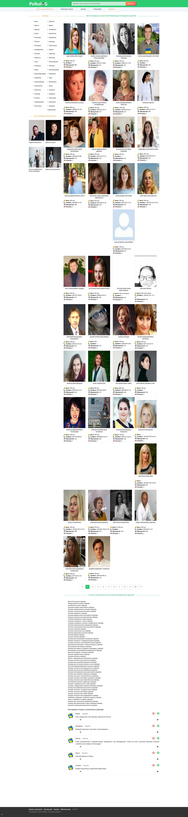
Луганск (37, 41)
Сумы (36, 62)
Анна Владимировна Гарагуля (123, 104)
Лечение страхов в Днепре (76, 637)
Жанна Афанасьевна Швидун (99, 150)
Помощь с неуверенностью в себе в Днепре (82, 684)
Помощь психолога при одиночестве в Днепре (83, 617)
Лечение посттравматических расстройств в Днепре (84, 672)
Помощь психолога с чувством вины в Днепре (82, 690)
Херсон (51, 49)
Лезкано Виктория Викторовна (124, 289)
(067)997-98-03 (76, 295)
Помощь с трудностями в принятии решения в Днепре (85, 686)
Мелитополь (38, 86)
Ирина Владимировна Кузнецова (74, 431)
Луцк (50, 78)
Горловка (52, 66)
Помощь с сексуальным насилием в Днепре (82, 611)
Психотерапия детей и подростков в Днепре (82, 682)
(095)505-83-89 (101, 390)
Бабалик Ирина (145, 288)
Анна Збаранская (99, 383)
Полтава (37, 54)
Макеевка (37, 45)
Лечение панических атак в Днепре (79, 631)
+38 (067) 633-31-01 (78, 529)
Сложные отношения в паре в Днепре (80, 619)
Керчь (51, 86)
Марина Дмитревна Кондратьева (99, 104)
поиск (131, 3)
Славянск (52, 90)
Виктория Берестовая (74, 56)
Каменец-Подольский (52, 108)
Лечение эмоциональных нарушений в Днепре (83, 625)
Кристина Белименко (121, 522)
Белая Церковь (39, 82)
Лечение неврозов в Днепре (77, 629)
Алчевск (37, 98)
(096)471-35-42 (76, 344)
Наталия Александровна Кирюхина (74, 570)
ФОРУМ (112, 9)
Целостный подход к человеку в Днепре (81, 652)
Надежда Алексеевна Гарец (148, 149)
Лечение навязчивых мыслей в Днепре (80, 633)
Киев (36, 21)
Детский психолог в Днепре (77, 601)
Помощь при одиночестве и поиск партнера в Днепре (85, 703)
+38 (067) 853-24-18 (149, 436)
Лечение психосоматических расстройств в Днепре (84, 627)
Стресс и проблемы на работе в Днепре (80, 699)
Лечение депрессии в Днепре (77, 613)
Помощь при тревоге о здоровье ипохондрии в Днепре (85, 648)
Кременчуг (52, 74)
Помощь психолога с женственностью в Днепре (83, 676)
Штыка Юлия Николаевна (99, 337)
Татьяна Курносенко (145, 430)
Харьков (51, 21)
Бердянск (52, 94)
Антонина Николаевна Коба (99, 288)
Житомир (52, 58)
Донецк (36, 29)
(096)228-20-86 (76, 156)
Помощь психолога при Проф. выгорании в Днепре (84, 678)
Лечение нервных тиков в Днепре (79, 654)
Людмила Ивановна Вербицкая (74, 150)
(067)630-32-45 (126, 249)
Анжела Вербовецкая (74, 383)
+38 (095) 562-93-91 (152, 202)
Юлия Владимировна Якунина (146, 338)
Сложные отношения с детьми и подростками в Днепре (85, 623)
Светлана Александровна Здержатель (99, 197)
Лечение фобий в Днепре (76, 635)
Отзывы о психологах (35, 809)
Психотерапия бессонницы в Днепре (79, 646)
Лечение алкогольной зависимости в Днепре (82, 705)
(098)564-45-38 (76, 109)
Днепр (51, 25)
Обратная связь (66, 809)
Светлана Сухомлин (145, 476)
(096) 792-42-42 (126, 437)
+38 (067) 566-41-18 (103, 529)
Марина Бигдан (123, 337)
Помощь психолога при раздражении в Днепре (83, 695)
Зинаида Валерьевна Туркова (123, 57)
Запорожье (52, 29)
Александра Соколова (124, 196)
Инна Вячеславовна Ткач (145, 383)
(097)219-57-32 (101, 156)
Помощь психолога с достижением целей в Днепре (84, 643)
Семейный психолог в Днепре (77, 605)
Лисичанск (38, 106)
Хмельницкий (53, 62)
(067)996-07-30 (101, 203)
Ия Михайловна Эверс (124, 383)
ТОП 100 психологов (45, 9)
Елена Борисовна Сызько (74, 103)
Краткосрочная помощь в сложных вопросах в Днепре (85, 645)
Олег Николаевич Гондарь (74, 288)
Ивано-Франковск (40, 74)
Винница (52, 41)
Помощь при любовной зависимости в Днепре (83, 688)
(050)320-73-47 (148, 529)
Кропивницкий (54, 70)
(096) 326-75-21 (126, 202)
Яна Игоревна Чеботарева (123, 242)
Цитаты (83, 9)
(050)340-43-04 (126, 344)
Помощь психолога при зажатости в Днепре (82, 660)
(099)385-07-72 (126, 390)
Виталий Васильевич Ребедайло (74, 338)
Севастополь (53, 45)
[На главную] (38, 3)
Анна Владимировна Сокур (74, 196)
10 (135, 587)
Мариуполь (52, 37)
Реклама (56, 809)
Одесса (36, 25)
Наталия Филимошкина (99, 522)
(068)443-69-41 (101, 295)
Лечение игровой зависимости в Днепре (81, 607)
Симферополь (38, 49)
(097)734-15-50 (76, 576)
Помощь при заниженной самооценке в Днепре (83, 639)
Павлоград (52, 98)
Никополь (37, 90)
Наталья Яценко (148, 103)
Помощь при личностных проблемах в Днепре (82, 670)
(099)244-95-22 (76, 390)
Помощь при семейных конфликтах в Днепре (82, 674)
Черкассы (37, 58)
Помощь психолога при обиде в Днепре (80, 692)
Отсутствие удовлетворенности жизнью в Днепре (83, 666)
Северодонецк (39, 102)
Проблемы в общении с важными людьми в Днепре (84, 697)
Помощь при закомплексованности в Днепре (82, 662)
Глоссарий (97, 9)
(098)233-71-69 (126, 63)
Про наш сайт (48, 809)
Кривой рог (52, 33)
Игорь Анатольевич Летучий (148, 56)
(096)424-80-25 (101, 576)
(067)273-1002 (101, 63)
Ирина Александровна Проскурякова (99, 57)
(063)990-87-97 (150, 156)
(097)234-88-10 (76, 437)
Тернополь (37, 78)
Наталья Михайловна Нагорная (99, 431)
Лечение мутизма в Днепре (77, 656)
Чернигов (52, 54)
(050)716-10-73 (101, 110)
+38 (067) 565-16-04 (149, 483)
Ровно (36, 70)
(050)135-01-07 (126, 110)
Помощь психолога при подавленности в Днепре (83, 668)
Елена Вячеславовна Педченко (123, 431)
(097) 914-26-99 (148, 344)
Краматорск (53, 82)
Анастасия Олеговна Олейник (123, 150)
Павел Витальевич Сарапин (145, 522)
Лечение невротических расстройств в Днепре (83, 615)
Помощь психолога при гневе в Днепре (80, 693)
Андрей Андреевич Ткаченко (99, 569)
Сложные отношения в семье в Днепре (80, 621)
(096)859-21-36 (76, 202)
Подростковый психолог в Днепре (79, 603)
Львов (36, 33)
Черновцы (37, 66)
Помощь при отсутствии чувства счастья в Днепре (84, 664)
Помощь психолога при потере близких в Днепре (83, 680)
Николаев (37, 37)
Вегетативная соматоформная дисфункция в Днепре (85, 650)
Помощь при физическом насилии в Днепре (82, 609)
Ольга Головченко (74, 522)
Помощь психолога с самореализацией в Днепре (83, 641)
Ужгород (37, 94)
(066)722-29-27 (150, 109)
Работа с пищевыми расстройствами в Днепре (82, 658)
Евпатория (52, 102)
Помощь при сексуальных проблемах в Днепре (83, 701)
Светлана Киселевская (148, 196)
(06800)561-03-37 (102, 437)
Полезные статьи (67, 9)
